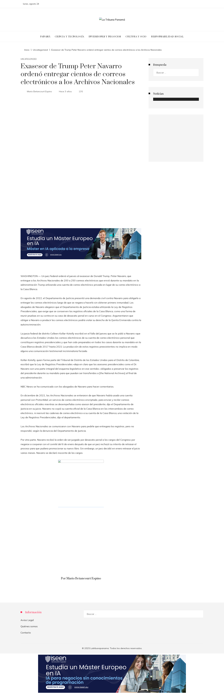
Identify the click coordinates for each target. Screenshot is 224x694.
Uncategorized (29, 59)
